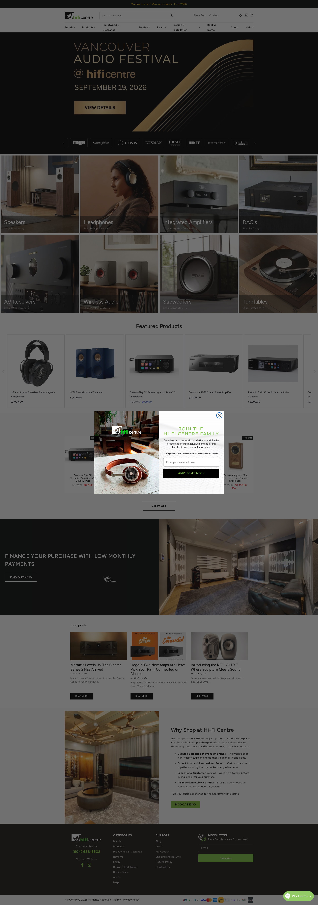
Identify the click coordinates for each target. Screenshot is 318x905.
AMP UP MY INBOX (191, 473)
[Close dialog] (219, 415)
